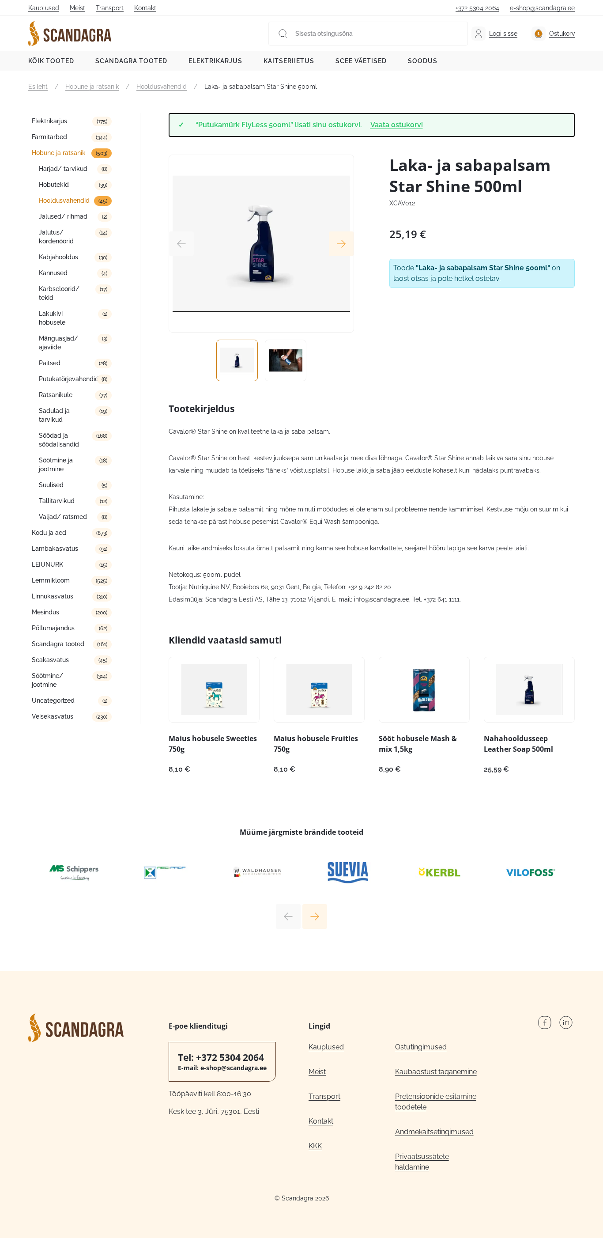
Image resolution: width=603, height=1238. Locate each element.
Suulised (51, 484)
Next (341, 243)
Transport (110, 7)
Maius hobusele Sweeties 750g (213, 744)
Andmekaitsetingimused (434, 1132)
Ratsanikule (55, 394)
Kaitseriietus (289, 60)
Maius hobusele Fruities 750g (316, 744)
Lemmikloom (51, 580)
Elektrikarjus (215, 60)
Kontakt (145, 7)
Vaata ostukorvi (396, 125)
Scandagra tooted (131, 60)
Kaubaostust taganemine (436, 1072)
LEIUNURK (47, 564)
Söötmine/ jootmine (47, 680)
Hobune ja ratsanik (92, 86)
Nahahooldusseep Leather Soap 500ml (518, 744)
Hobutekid (54, 184)
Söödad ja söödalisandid (59, 440)
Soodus (422, 60)
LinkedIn (566, 1022)
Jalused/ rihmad (63, 216)
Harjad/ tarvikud (63, 168)
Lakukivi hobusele (52, 318)
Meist (77, 7)
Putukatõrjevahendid (69, 378)
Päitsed (49, 363)
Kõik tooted (51, 60)
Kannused (53, 272)
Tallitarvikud (57, 500)
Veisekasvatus (52, 716)
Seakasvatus (50, 659)
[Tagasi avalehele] (69, 33)
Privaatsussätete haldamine (422, 1161)
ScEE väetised (361, 60)
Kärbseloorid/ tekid (59, 293)
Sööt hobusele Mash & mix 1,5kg (418, 744)
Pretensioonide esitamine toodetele (435, 1101)
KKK (315, 1146)
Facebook (545, 1022)
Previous (181, 243)
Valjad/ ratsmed (63, 516)
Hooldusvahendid (161, 86)
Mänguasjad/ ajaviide (58, 343)
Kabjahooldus (58, 257)
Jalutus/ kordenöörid (56, 237)
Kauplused (43, 7)
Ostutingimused (421, 1047)
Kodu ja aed (49, 532)
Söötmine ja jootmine (56, 465)
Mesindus (45, 612)
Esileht (38, 86)
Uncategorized (53, 700)
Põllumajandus (53, 628)
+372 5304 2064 (477, 7)
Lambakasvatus (55, 548)
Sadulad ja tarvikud (54, 415)
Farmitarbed (49, 136)
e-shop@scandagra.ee (542, 7)
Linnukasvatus (52, 596)
